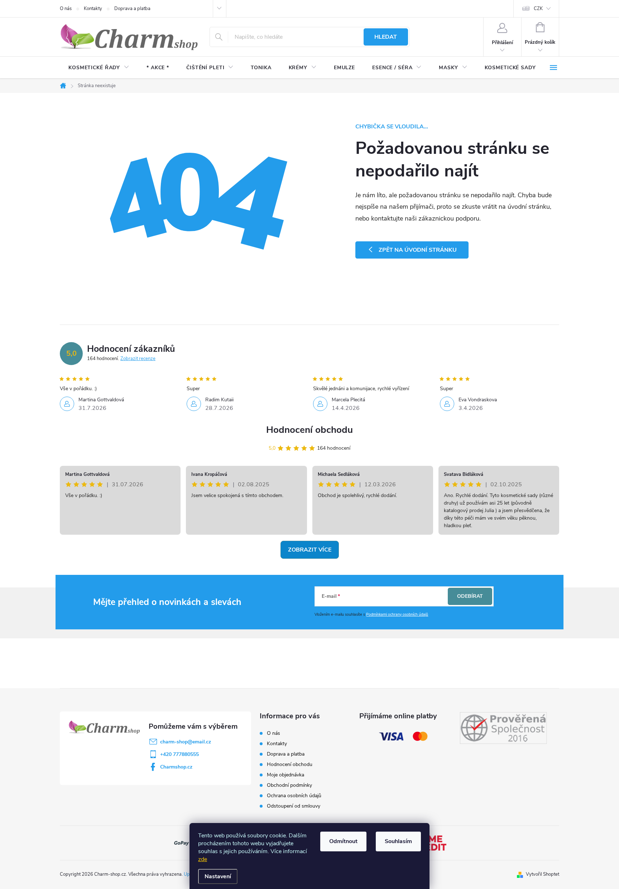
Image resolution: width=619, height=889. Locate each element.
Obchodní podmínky (289, 785)
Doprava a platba (132, 8)
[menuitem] (99, 68)
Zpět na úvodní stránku (418, 250)
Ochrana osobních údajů (294, 795)
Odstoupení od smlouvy (293, 806)
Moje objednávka (285, 774)
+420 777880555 (179, 754)
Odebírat (470, 596)
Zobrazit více (309, 550)
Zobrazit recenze (137, 358)
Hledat (385, 37)
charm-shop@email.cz (185, 741)
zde (202, 859)
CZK (538, 8)
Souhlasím (398, 841)
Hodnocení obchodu (309, 430)
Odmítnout (343, 841)
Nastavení (218, 876)
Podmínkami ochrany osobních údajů (397, 614)
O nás (66, 8)
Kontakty (93, 8)
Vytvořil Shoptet (542, 874)
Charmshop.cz (176, 766)
